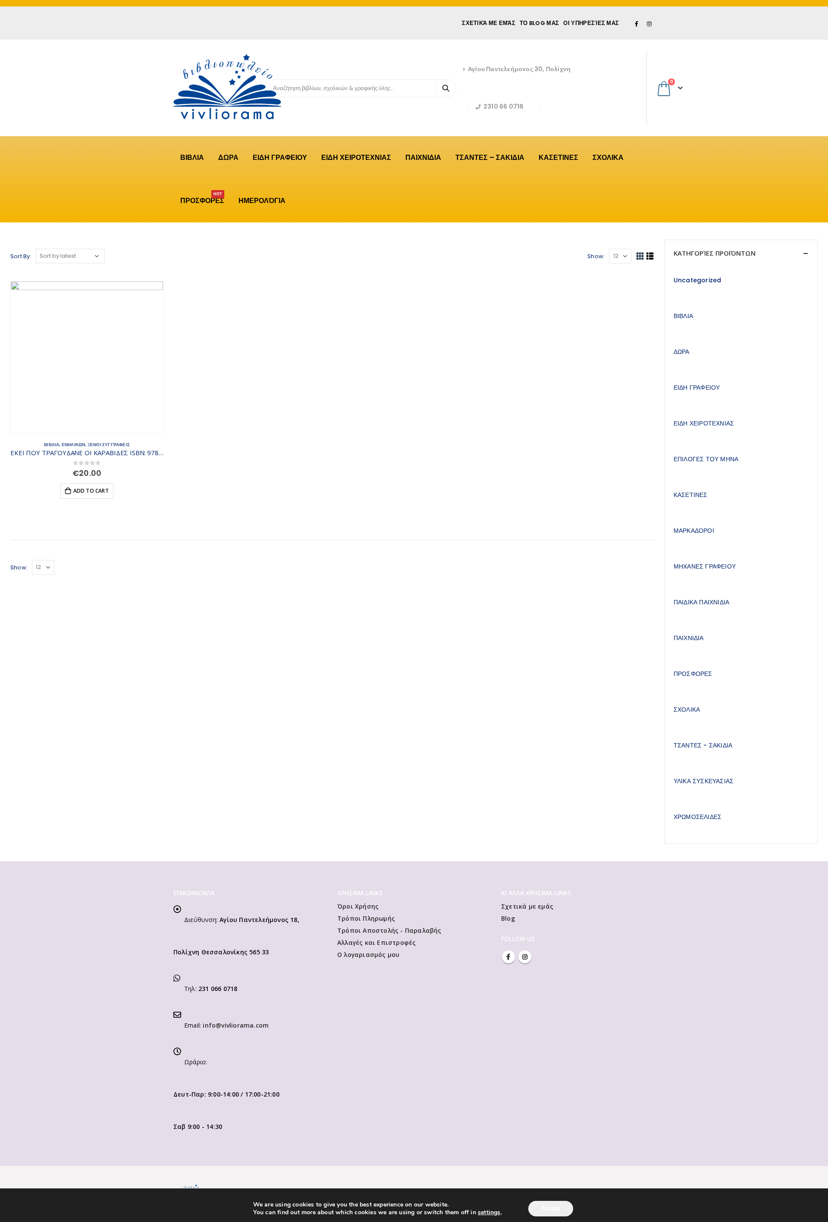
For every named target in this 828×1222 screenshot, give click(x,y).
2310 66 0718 (503, 106)
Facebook (508, 956)
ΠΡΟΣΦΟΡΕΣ (202, 198)
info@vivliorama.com (236, 1025)
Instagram (524, 956)
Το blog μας (539, 23)
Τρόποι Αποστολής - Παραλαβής (389, 930)
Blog (508, 918)
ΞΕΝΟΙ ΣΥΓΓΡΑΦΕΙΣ (109, 444)
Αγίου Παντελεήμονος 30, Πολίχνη (519, 69)
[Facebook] (637, 23)
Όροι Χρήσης (358, 906)
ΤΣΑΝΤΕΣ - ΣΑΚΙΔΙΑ (703, 745)
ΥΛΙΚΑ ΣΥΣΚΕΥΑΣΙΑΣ (704, 781)
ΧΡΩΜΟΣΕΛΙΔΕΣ (697, 817)
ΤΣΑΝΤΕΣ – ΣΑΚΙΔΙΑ (489, 158)
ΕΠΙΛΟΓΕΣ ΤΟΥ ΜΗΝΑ (706, 459)
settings (489, 1212)
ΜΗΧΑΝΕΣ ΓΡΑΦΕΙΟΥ (705, 566)
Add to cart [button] (91, 490)
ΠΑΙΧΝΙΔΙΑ (423, 158)
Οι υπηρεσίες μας (591, 23)
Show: (596, 256)
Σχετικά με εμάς (488, 23)
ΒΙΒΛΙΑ (192, 158)
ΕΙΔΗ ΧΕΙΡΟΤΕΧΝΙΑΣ (356, 158)
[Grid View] (640, 256)
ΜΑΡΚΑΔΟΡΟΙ (694, 530)
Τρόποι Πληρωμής (366, 918)
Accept (550, 1208)
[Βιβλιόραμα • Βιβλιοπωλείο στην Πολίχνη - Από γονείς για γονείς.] (227, 86)
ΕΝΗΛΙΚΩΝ (73, 444)
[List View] (650, 256)
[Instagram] (649, 23)
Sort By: (20, 256)
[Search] (446, 88)
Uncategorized (697, 280)
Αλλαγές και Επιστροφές (376, 942)
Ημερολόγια (261, 201)
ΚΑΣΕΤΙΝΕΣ (558, 158)
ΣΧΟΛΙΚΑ (608, 158)
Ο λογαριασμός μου (368, 954)
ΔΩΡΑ (228, 158)
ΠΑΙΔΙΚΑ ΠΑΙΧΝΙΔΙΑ (701, 602)
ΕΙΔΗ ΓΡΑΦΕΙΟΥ (280, 158)
